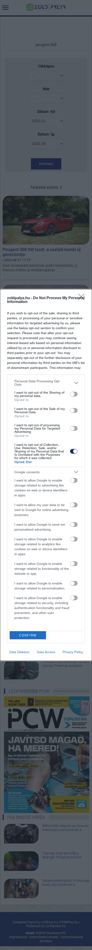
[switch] (74, 394)
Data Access (46, 652)
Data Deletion (19, 652)
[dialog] (46, 475)
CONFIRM (28, 635)
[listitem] (46, 382)
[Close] (82, 298)
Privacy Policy (73, 652)
